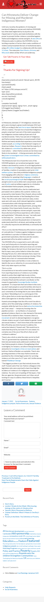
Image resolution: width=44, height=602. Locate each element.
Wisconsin (5, 53)
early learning (29, 538)
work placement (12, 560)
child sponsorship (20, 533)
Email (6, 447)
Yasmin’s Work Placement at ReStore (18, 510)
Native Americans (22, 403)
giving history (29, 543)
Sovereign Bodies (24, 282)
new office (36, 39)
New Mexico (24, 50)
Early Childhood (20, 538)
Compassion (6, 536)
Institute (34, 282)
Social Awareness (21, 401)
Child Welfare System (35, 534)
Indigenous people (8, 403)
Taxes (35, 556)
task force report (24, 127)
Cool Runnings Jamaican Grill (27, 573)
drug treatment (11, 538)
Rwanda (22, 553)
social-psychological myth (13, 179)
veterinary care (31, 558)
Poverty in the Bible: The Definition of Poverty (22, 517)
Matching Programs (10, 548)
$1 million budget (13, 48)
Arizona (33, 50)
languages (27, 177)
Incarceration (37, 543)
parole (38, 548)
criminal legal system (30, 536)
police (8, 184)
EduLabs (16, 541)
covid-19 (21, 536)
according (16, 144)
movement (6, 318)
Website (7, 455)
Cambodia (6, 534)
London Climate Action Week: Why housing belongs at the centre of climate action (21, 507)
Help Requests (10, 587)
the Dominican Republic (16, 558)
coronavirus (13, 536)
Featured (33, 541)
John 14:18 (19, 546)
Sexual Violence (35, 403)
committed (17, 148)
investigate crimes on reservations (23, 349)
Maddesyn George (14, 360)
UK (24, 558)
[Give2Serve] (22, 8)
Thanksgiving (6, 558)
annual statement (29, 531)
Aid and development (16, 531)
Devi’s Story (9, 504)
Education (8, 541)
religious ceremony (31, 175)
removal (11, 168)
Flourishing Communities (9, 543)
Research (18, 146)
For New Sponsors (21, 543)
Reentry (16, 553)
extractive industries (34, 306)
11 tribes (5, 50)
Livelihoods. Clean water (34, 546)
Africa (5, 531)
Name (6, 440)
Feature (32, 401)
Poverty (25, 550)
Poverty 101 (35, 551)
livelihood (24, 546)
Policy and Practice (11, 551)
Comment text (9, 421)
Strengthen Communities (21, 555)
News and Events (32, 548)
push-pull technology (8, 553)
